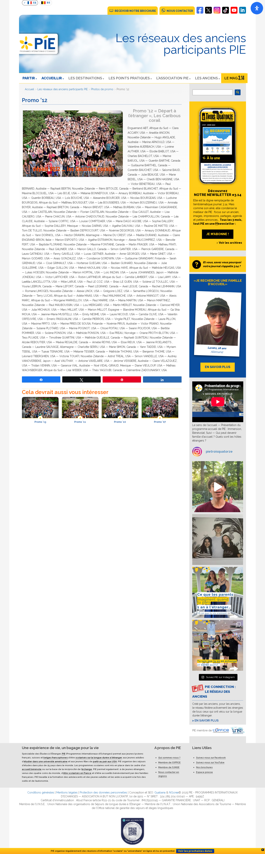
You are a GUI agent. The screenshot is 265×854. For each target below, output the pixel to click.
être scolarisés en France (77, 773)
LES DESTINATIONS (85, 78)
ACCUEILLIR (52, 78)
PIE (63, 753)
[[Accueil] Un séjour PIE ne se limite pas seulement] (217, 539)
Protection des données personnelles (103, 792)
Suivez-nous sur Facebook (211, 757)
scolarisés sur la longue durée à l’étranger (98, 757)
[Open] (257, 8)
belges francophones (55, 757)
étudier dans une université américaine (46, 761)
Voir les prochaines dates (195, 851)
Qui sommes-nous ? (169, 757)
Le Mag (231, 78)
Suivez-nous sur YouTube (210, 762)
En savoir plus (207, 720)
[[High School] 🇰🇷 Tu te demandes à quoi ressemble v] (217, 645)
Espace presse (204, 772)
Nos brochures (204, 767)
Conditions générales (40, 792)
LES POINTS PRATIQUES (129, 78)
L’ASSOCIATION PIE (172, 78)
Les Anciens (206, 78)
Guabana (159, 792)
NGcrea (173, 792)
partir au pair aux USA (105, 761)
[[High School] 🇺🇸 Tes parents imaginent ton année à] (217, 592)
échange (87, 769)
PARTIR (29, 78)
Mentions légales (67, 792)
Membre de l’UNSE (168, 767)
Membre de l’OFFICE (169, 762)
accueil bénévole (32, 769)
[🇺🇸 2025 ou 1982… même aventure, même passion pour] (217, 486)
